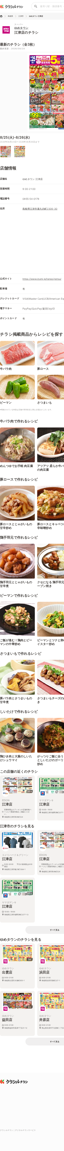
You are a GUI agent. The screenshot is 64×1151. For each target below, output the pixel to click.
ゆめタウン (21, 28)
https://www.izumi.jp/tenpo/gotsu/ (42, 278)
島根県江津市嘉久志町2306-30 (40, 208)
